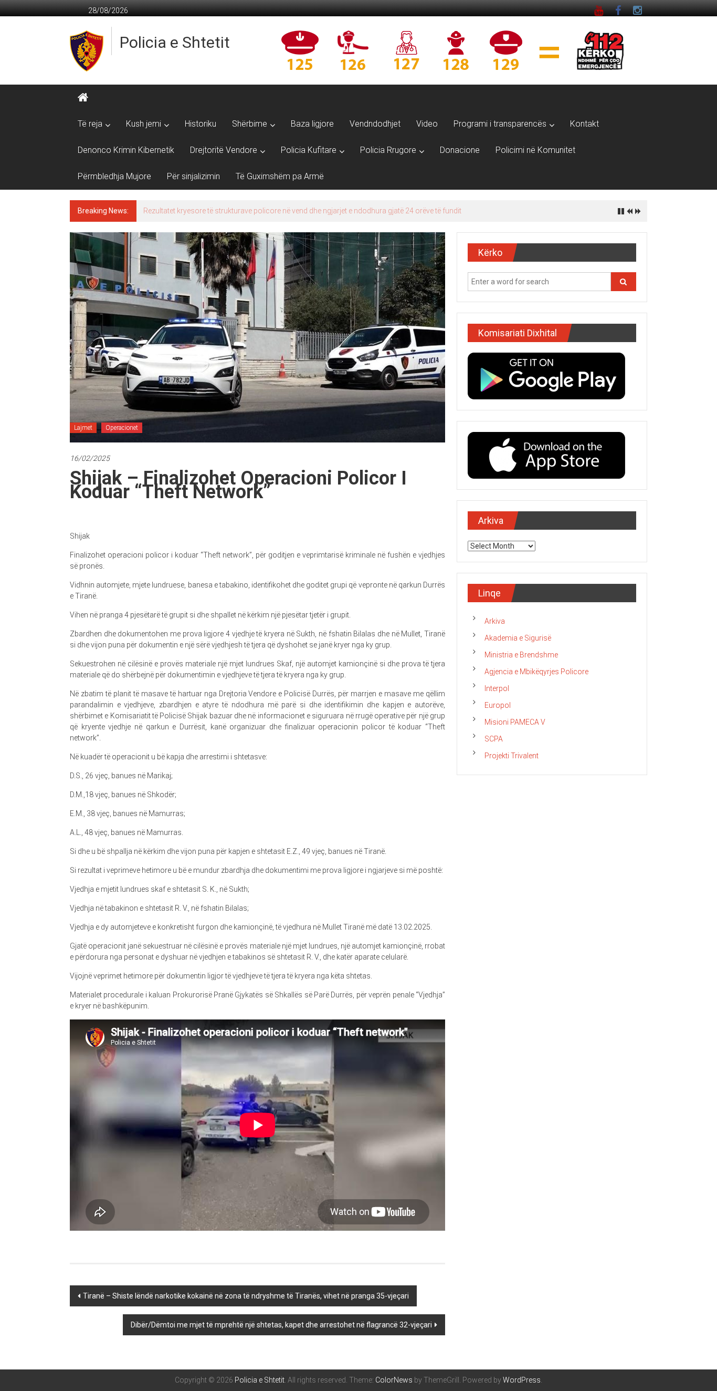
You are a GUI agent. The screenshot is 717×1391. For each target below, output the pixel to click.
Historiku (200, 124)
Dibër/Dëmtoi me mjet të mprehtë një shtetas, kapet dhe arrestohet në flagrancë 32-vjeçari (281, 1330)
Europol (497, 711)
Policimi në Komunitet (535, 150)
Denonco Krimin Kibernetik (126, 150)
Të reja (90, 124)
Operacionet (122, 433)
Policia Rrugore (388, 150)
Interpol (496, 694)
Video (427, 124)
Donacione (460, 150)
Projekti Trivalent (511, 761)
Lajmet (83, 433)
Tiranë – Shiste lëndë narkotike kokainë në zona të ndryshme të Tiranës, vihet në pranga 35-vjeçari (246, 1301)
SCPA (493, 744)
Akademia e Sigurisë (517, 644)
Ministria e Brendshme (521, 660)
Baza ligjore (312, 124)
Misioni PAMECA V (514, 728)
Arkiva (494, 627)
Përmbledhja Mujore (114, 176)
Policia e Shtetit (175, 42)
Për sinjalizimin (193, 176)
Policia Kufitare (308, 150)
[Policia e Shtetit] (83, 98)
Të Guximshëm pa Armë (280, 176)
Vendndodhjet (375, 124)
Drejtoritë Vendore (223, 150)
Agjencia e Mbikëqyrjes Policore (536, 677)
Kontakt (584, 124)
